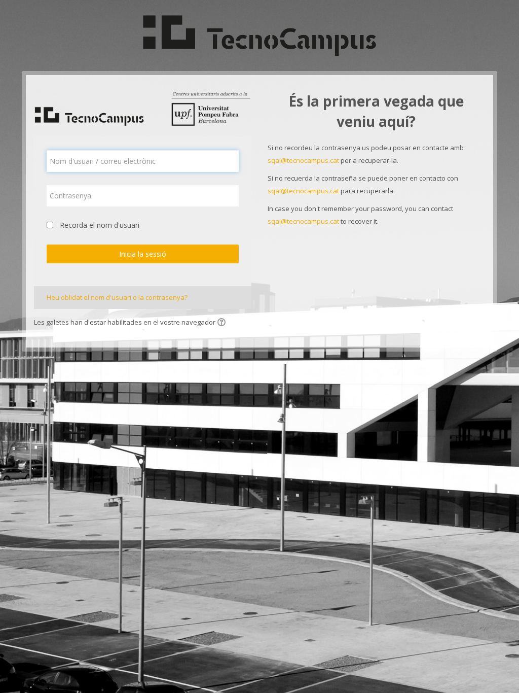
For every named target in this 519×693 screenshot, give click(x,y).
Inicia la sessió (142, 254)
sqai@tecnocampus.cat (303, 160)
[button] (223, 323)
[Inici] (259, 34)
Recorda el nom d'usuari (99, 225)
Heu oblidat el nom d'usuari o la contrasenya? (117, 297)
